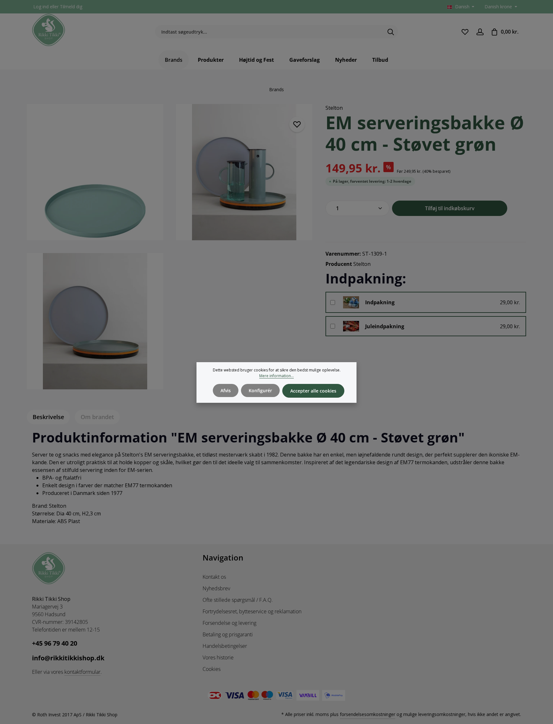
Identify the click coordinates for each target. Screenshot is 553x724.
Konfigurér (260, 390)
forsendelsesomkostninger (367, 714)
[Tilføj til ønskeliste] (297, 124)
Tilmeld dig (71, 7)
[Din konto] (480, 32)
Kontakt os (214, 576)
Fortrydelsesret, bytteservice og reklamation (252, 611)
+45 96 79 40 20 (54, 643)
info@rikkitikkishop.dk (68, 658)
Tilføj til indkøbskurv (450, 208)
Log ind (41, 7)
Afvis (225, 390)
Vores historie (218, 657)
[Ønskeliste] (465, 32)
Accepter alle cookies (313, 391)
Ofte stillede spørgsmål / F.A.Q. (238, 599)
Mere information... (276, 375)
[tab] (48, 417)
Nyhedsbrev (216, 588)
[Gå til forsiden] (48, 30)
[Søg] (390, 32)
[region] (169, 250)
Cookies (211, 668)
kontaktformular (82, 671)
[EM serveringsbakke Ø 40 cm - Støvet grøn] (95, 172)
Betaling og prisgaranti (228, 634)
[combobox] (269, 32)
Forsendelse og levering (229, 622)
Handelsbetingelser (225, 645)
